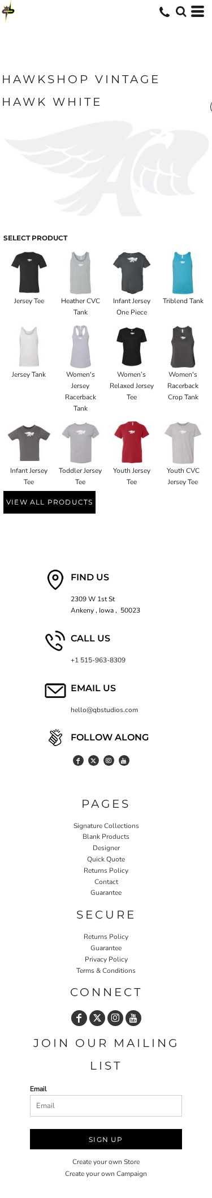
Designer (106, 847)
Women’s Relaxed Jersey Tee (132, 386)
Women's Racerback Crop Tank (182, 386)
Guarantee (106, 892)
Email (38, 1088)
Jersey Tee (29, 300)
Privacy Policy (106, 959)
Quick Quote (106, 859)
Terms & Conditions (106, 970)
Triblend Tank (183, 300)
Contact (106, 881)
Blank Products (106, 836)
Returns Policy (106, 870)
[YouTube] (124, 760)
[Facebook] (78, 760)
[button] (181, 11)
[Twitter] (93, 760)
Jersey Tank (29, 374)
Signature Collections (106, 825)
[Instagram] (108, 760)
